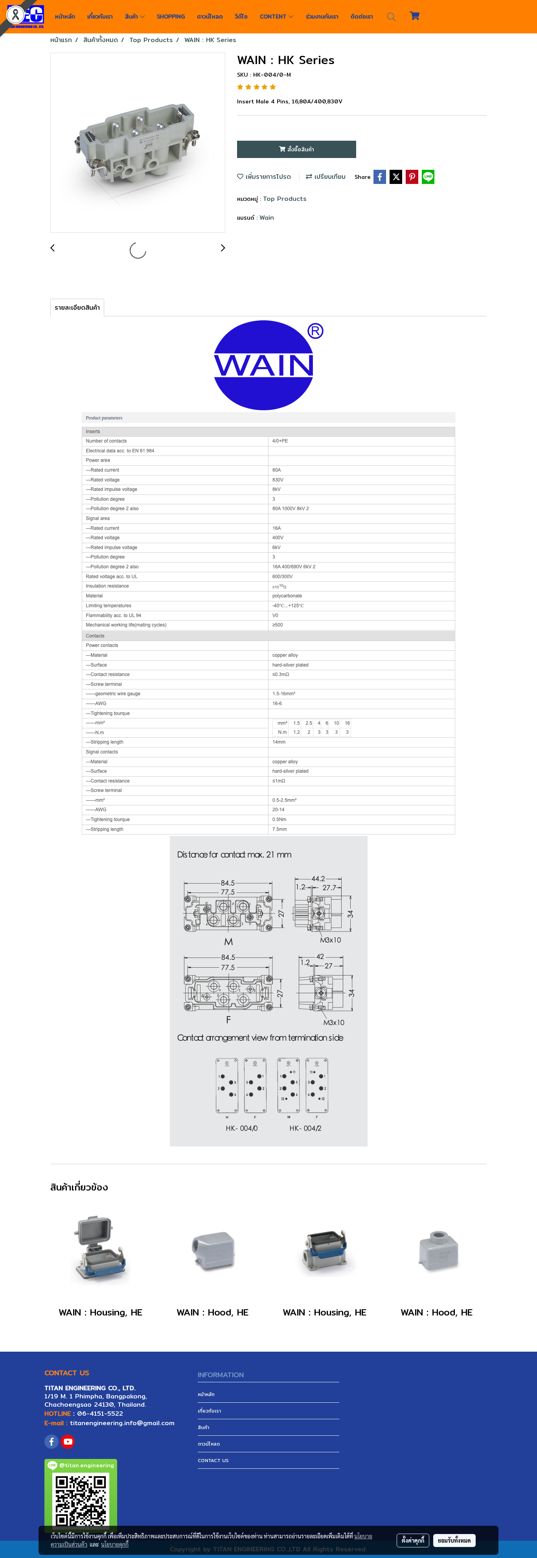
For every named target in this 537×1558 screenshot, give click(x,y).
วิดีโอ (241, 16)
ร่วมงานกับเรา (322, 16)
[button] (391, 16)
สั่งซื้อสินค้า (299, 149)
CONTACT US (213, 1460)
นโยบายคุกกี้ (115, 1544)
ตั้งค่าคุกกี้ (413, 1540)
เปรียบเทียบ (329, 177)
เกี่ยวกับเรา (100, 16)
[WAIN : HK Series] (138, 143)
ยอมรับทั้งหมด (454, 1540)
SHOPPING (171, 16)
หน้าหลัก (65, 16)
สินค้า (132, 16)
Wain (266, 217)
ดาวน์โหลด (210, 16)
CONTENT (274, 16)
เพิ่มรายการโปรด (267, 177)
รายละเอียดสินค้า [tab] (77, 307)
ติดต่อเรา (362, 16)
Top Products (285, 199)
